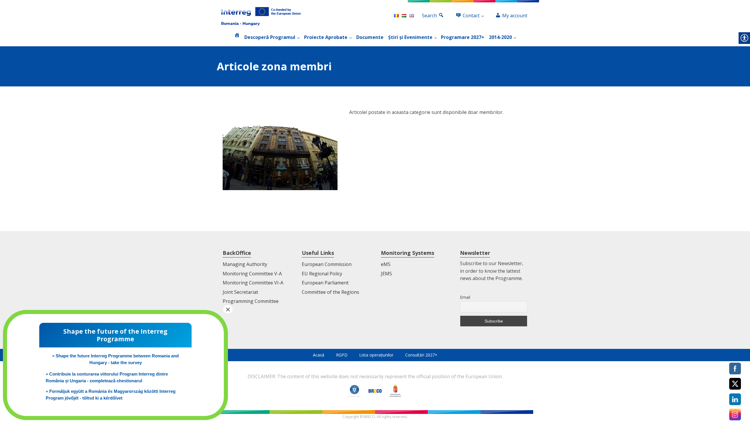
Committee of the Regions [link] (330, 292)
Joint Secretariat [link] (240, 292)
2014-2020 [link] (500, 37)
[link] (261, 15)
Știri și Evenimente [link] (410, 37)
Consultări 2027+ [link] (421, 355)
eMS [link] (386, 264)
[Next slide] (528, 219)
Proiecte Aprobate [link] (325, 37)
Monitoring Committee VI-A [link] (253, 282)
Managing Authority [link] (245, 264)
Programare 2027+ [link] (462, 37)
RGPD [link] (341, 355)
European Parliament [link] (325, 282)
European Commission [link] (327, 264)
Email (465, 297)
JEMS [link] (386, 273)
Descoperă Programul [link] (269, 37)
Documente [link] (369, 37)
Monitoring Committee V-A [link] (252, 273)
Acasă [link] (318, 355)
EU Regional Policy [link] (322, 273)
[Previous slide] (221, 219)
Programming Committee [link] (251, 301)
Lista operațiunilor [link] (376, 355)
